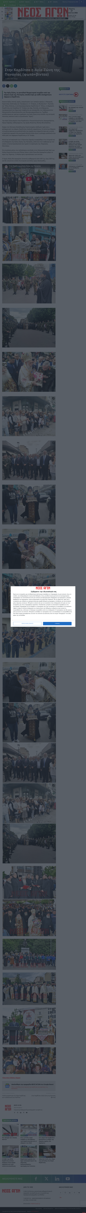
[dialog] (43, 606)
